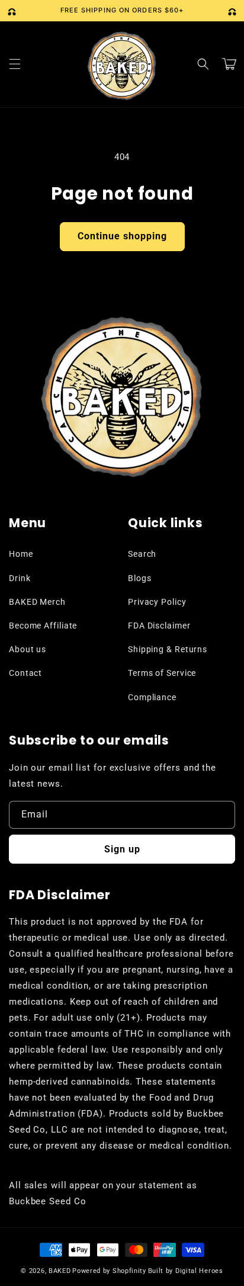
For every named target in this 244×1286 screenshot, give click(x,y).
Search (142, 554)
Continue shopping (122, 236)
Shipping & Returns (167, 649)
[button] (15, 64)
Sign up (122, 849)
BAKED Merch (37, 602)
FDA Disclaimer (159, 625)
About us (27, 649)
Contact (25, 673)
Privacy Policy (157, 602)
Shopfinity (129, 1271)
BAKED (60, 1271)
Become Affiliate (43, 625)
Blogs (140, 578)
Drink (20, 578)
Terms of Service (162, 673)
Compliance (152, 697)
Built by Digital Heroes (185, 1271)
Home (21, 554)
